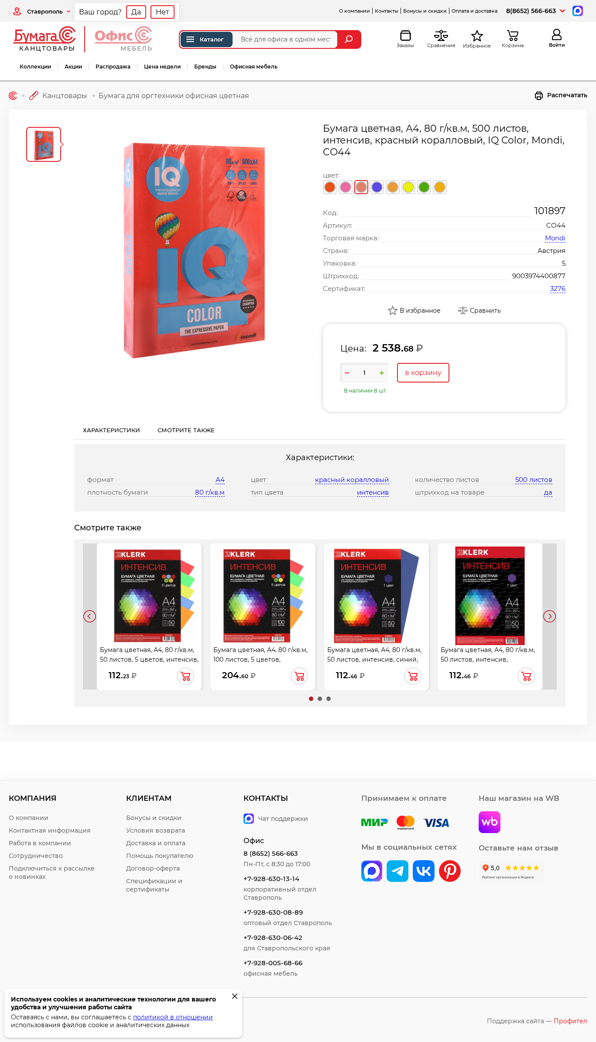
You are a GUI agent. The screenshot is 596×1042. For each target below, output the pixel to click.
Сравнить (485, 310)
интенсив (373, 492)
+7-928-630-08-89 (273, 912)
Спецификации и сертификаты (154, 885)
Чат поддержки (283, 819)
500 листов (533, 479)
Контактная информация (50, 830)
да (548, 492)
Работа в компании (40, 843)
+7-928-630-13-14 (271, 879)
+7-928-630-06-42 (272, 937)
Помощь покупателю (159, 856)
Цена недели (162, 66)
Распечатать (567, 95)
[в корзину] (185, 676)
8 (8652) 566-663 (270, 853)
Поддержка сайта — (537, 1021)
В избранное (420, 310)
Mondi (555, 238)
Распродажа (113, 66)
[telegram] (397, 872)
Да (136, 12)
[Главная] (13, 96)
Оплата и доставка (474, 11)
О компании (354, 11)
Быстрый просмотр (149, 586)
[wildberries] (489, 823)
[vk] (371, 872)
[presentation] (90, 616)
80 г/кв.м (210, 492)
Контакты (386, 11)
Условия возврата (155, 830)
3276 (557, 288)
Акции (73, 66)
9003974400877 (538, 276)
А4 (220, 479)
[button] (311, 699)
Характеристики (111, 430)
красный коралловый (352, 479)
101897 (549, 211)
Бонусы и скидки (425, 11)
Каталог (212, 39)
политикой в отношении (173, 1017)
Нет (162, 12)
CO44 (555, 225)
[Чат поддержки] (577, 10)
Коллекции (35, 66)
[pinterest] (450, 872)
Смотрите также (186, 430)
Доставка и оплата (155, 843)
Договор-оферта (153, 868)
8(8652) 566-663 (531, 11)
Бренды (205, 66)
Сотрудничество (36, 856)
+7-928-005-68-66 (272, 963)
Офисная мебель (253, 66)
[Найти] (349, 39)
